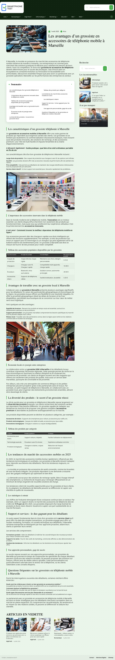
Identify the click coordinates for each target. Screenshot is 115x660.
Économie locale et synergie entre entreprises (21, 112)
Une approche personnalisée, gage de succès (57, 108)
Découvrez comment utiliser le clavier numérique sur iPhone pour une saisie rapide (40, 635)
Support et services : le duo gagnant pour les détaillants (55, 104)
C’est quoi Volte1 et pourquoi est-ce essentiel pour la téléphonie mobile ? (98, 98)
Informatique (96, 80)
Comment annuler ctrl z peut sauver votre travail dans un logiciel (100, 84)
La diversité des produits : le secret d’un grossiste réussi (21, 117)
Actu (64, 31)
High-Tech (9, 641)
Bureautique (58, 638)
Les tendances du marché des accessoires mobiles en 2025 (54, 94)
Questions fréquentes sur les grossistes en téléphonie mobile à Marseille (55, 113)
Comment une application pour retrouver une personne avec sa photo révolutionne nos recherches (16, 635)
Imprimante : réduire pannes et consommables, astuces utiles (64, 634)
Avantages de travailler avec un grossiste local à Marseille (24, 107)
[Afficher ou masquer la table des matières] (47, 84)
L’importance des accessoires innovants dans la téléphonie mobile (25, 96)
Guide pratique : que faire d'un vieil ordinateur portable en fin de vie (39, 149)
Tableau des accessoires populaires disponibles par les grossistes (22, 101)
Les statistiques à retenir (51, 99)
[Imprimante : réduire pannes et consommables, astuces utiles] (64, 624)
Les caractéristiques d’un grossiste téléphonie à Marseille (24, 91)
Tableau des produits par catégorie (54, 90)
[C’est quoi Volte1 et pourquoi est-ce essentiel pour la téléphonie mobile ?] (85, 96)
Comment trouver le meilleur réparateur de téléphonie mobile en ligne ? (39, 231)
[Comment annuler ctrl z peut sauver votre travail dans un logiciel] (85, 83)
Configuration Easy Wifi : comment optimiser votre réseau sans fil (91, 120)
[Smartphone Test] (12, 7)
